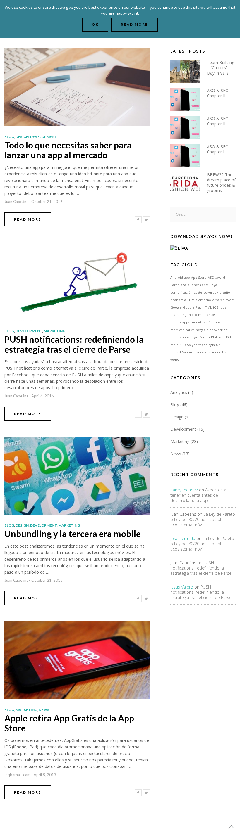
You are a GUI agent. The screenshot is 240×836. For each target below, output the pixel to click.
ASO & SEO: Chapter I (218, 149)
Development (43, 136)
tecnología (206, 344)
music (218, 322)
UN (218, 344)
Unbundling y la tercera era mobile (72, 533)
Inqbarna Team (17, 774)
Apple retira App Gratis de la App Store (69, 723)
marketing (178, 314)
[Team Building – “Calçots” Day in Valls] (188, 71)
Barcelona (178, 285)
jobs (223, 307)
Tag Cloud (184, 264)
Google (176, 307)
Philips (216, 337)
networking (218, 330)
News (44, 709)
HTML (207, 307)
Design (22, 136)
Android (176, 277)
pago (194, 337)
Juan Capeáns (16, 201)
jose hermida (182, 538)
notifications (179, 337)
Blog (9, 136)
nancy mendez (184, 490)
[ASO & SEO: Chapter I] (188, 155)
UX (224, 352)
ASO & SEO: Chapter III (218, 93)
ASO (211, 277)
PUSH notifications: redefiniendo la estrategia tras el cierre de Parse (74, 344)
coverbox (210, 292)
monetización (201, 322)
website (176, 359)
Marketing (54, 331)
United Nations (181, 352)
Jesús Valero (181, 587)
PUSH (226, 337)
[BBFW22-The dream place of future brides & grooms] (188, 183)
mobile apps (180, 322)
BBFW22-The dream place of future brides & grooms (221, 182)
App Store (199, 277)
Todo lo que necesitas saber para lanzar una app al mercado (68, 150)
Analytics (178, 392)
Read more (134, 24)
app (187, 277)
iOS (215, 307)
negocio (202, 330)
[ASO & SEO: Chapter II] (188, 127)
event (229, 299)
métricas (177, 330)
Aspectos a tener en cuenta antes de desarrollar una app (198, 495)
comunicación (181, 292)
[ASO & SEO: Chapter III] (188, 99)
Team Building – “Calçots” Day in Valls (220, 68)
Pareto (204, 337)
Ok (95, 24)
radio (174, 344)
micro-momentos (201, 314)
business (194, 285)
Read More (27, 219)
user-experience (208, 352)
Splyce (192, 344)
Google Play (192, 307)
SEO (183, 344)
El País (192, 299)
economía (178, 299)
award (220, 277)
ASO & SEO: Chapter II (218, 121)
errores (218, 299)
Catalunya (209, 285)
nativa (190, 330)
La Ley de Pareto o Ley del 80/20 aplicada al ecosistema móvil (202, 519)
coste (198, 292)
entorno (204, 299)
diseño (225, 292)
